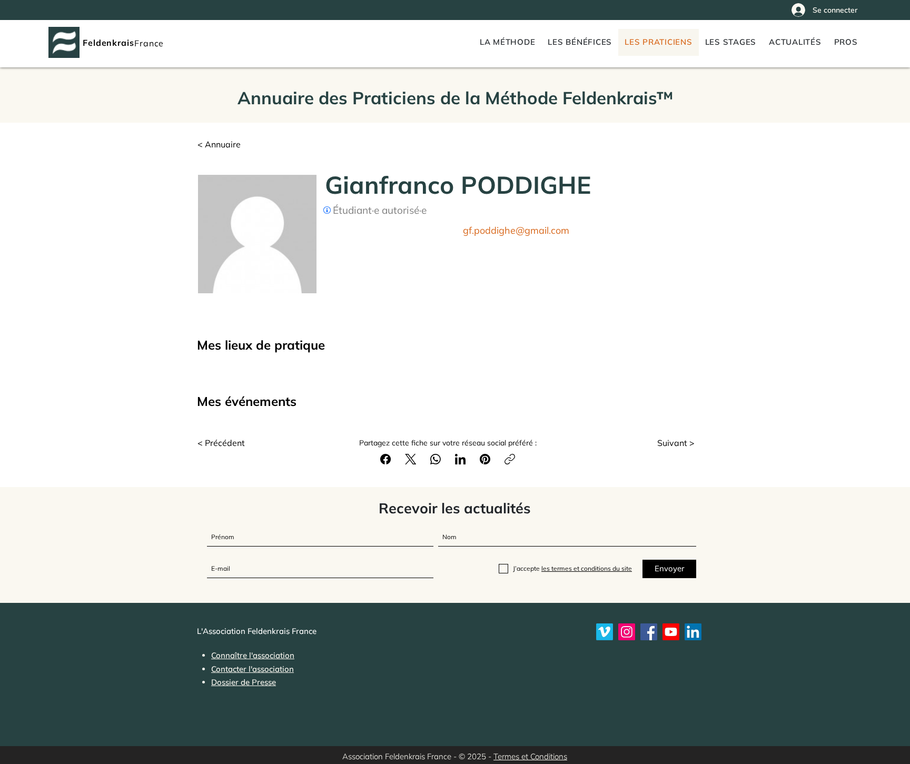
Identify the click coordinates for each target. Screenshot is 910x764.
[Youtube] (670, 631)
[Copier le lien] (510, 459)
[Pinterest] (485, 459)
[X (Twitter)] (410, 459)
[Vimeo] (604, 631)
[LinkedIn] (460, 459)
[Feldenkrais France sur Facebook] (648, 631)
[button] (846, 42)
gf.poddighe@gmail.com (516, 230)
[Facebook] (385, 459)
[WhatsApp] (435, 459)
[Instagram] (626, 631)
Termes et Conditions (530, 756)
